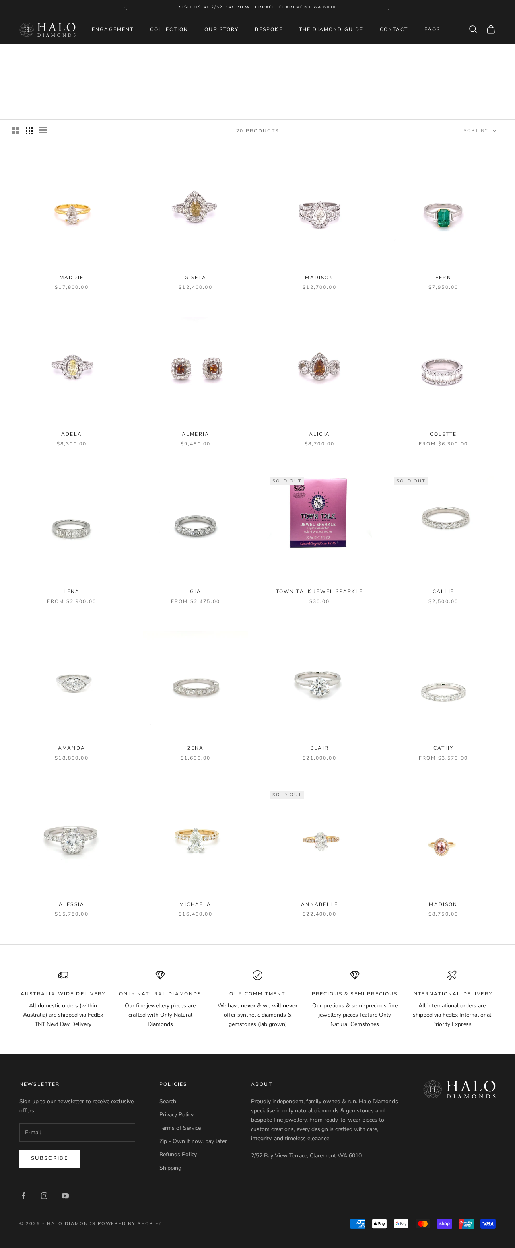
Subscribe (49, 1158)
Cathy (443, 748)
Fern (443, 277)
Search (167, 1101)
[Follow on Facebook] (23, 1196)
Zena (195, 748)
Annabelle (319, 904)
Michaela (195, 904)
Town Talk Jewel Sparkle (319, 591)
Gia (195, 591)
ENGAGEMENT (113, 29)
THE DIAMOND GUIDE (331, 29)
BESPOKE (269, 29)
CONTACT (394, 29)
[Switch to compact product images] (43, 131)
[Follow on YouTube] (65, 1196)
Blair (319, 748)
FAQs (432, 29)
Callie (443, 591)
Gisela (196, 277)
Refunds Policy (178, 1154)
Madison (319, 277)
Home (27, 55)
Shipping (170, 1168)
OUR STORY (221, 29)
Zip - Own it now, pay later (193, 1141)
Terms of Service (180, 1128)
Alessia (71, 904)
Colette (443, 434)
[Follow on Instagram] (44, 1196)
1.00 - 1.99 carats (90, 55)
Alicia (319, 434)
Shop (50, 55)
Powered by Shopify (130, 1224)
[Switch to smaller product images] (29, 131)
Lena (72, 591)
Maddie (72, 277)
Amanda (71, 748)
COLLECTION (169, 29)
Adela (71, 434)
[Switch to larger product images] (15, 131)
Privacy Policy (176, 1114)
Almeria (195, 434)
